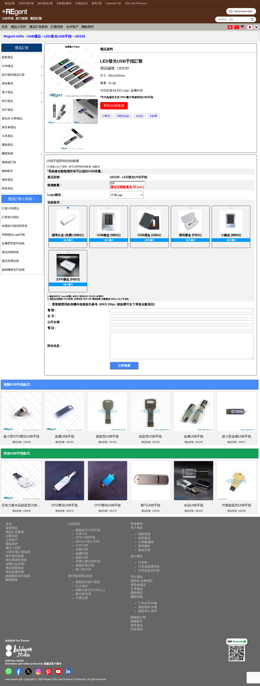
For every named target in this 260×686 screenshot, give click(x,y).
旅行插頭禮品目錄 (80, 575)
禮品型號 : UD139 (193, 439)
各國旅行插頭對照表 (14, 225)
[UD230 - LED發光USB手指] (72, 97)
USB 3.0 (81, 533)
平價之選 (82, 597)
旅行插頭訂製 (45, 3)
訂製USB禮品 (10, 208)
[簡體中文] (237, 28)
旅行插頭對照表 (16, 559)
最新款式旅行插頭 (88, 582)
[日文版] (250, 28)
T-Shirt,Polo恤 (147, 603)
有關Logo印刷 (15, 563)
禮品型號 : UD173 (64, 507)
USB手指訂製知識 (18, 551)
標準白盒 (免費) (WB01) (68, 235)
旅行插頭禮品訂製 (13, 74)
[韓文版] (257, 28)
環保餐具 (7, 83)
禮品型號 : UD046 (150, 507)
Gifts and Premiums (136, 3)
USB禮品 (7, 65)
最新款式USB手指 (88, 530)
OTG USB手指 (85, 537)
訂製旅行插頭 (10, 217)
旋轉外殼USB (85, 565)
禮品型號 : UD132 (107, 439)
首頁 (5, 26)
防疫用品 (7, 188)
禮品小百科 (18, 26)
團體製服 (7, 153)
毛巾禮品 (7, 109)
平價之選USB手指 (88, 561)
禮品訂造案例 (38, 26)
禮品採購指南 (10, 252)
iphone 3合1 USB (87, 541)
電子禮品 (7, 92)
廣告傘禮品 (9, 127)
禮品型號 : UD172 (107, 507)
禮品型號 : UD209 (21, 439)
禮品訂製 (10, 3)
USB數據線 (146, 542)
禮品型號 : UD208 (22, 507)
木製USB (82, 549)
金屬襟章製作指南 (13, 243)
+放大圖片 (68, 240)
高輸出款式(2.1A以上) (90, 590)
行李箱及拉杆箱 (149, 570)
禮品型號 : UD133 (150, 439)
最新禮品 (7, 57)
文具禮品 (7, 135)
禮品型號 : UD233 (193, 507)
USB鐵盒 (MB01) (108, 235)
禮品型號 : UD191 (64, 439)
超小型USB (83, 569)
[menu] (21, 123)
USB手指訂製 (26, 3)
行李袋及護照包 (149, 566)
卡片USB (82, 545)
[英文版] (244, 28)
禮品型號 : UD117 (236, 439)
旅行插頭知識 (15, 555)
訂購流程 (57, 26)
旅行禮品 (7, 100)
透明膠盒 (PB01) (190, 235)
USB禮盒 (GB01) (149, 235)
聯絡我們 (87, 26)
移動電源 (144, 534)
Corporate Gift (113, 3)
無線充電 (144, 550)
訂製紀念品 (81, 3)
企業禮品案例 (64, 3)
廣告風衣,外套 (147, 607)
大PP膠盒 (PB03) (68, 279)
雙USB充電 (83, 593)
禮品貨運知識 (10, 260)
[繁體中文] (231, 28)
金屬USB (82, 553)
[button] (114, 106)
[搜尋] (252, 19)
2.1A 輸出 (82, 586)
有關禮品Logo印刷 (13, 234)
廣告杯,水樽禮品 (12, 118)
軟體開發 (12, 579)
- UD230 (64, 36)
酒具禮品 (7, 179)
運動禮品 (7, 144)
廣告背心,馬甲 (147, 611)
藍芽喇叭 (144, 546)
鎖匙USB (82, 557)
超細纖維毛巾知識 (13, 269)
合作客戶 (72, 26)
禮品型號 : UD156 (236, 507)
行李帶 (142, 562)
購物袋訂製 (9, 162)
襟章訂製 (97, 3)
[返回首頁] (21, 20)
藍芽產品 (144, 538)
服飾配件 (7, 170)
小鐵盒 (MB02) (231, 235)
